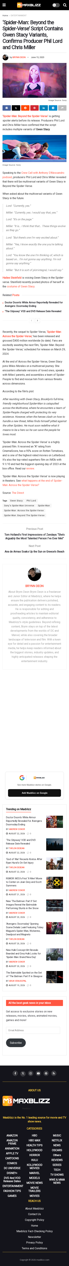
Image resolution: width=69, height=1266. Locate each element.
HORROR (34, 1155)
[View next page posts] (37, 320)
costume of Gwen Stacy (20, 286)
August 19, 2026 (16, 985)
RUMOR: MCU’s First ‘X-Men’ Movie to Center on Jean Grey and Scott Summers (24, 882)
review (30, 468)
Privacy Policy (34, 1242)
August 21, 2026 (16, 894)
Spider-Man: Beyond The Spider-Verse (24, 515)
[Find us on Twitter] (23, 1074)
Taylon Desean (16, 848)
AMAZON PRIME (12, 1142)
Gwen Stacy (16, 501)
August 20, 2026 (16, 917)
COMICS (12, 1163)
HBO (34, 1135)
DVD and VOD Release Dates (12, 1179)
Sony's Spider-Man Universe (19, 505)
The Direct (18, 492)
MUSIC (57, 1135)
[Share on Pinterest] (34, 108)
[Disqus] (34, 721)
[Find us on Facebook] (15, 1073)
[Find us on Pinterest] (46, 1073)
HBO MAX (34, 1140)
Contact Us (34, 1214)
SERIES (57, 1165)
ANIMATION (12, 1148)
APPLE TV (12, 1153)
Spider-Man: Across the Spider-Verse (24, 510)
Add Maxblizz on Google (34, 793)
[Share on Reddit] (25, 108)
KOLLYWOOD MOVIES (34, 1166)
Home (5, 15)
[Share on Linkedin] (44, 108)
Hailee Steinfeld (12, 277)
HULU (34, 1160)
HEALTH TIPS (34, 1145)
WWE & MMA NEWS (57, 1181)
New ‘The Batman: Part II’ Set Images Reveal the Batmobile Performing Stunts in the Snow (22, 905)
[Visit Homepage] (29, 5)
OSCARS (57, 1150)
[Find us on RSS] (53, 1073)
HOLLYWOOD (34, 1150)
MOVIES (35, 1195)
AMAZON (12, 1135)
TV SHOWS (57, 1174)
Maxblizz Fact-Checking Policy (34, 1231)
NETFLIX (57, 1140)
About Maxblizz (34, 1208)
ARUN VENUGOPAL (17, 981)
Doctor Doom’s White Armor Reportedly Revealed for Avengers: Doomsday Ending (24, 821)
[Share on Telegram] (53, 108)
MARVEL (34, 1173)
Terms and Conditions (34, 1248)
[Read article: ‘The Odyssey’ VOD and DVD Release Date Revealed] (54, 844)
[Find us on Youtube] (38, 1073)
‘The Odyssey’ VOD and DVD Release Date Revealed (33, 311)
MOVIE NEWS (34, 1182)
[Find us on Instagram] (30, 1073)
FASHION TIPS (12, 1191)
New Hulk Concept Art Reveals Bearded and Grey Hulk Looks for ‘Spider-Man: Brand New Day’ (23, 953)
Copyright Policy (34, 1220)
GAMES (12, 1195)
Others (57, 1155)
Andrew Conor (17, 829)
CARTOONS (12, 1158)
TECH (57, 1169)
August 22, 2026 (16, 833)
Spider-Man (44, 505)
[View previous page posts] (31, 320)
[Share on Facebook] (7, 108)
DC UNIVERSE (12, 1168)
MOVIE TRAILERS (34, 1189)
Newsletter (34, 1237)
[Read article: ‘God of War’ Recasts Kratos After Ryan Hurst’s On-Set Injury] (54, 863)
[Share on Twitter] (16, 108)
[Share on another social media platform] (62, 108)
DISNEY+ (12, 1173)
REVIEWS (57, 1160)
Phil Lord (31, 501)
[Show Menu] (4, 5)
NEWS (57, 1145)
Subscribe (16, 1042)
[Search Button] (64, 5)
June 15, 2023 (37, 57)
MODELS (34, 1178)
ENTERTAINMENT (19, 15)
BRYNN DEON (19, 57)
